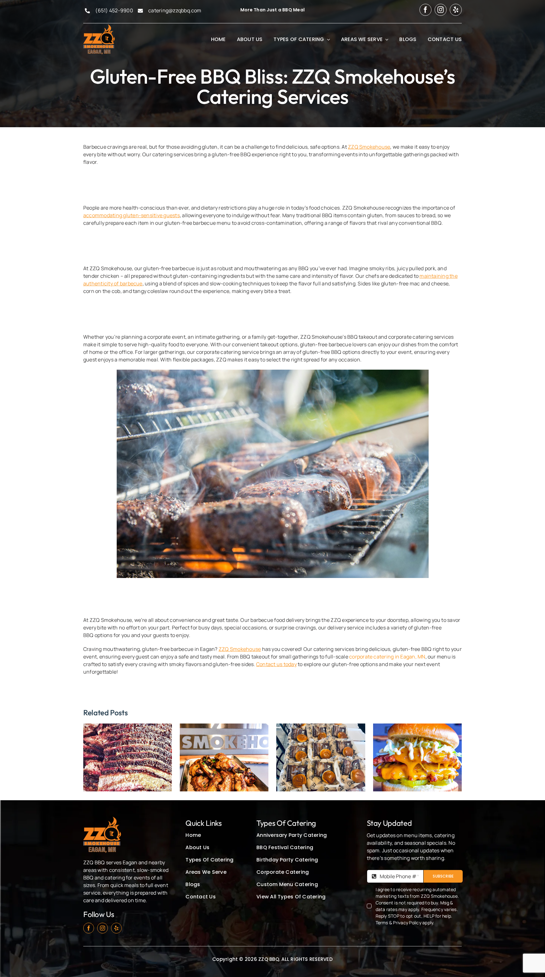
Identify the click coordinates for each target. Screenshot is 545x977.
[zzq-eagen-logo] (99, 26)
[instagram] (441, 10)
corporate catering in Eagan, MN (387, 656)
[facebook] (425, 10)
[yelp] (456, 10)
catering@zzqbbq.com (175, 10)
